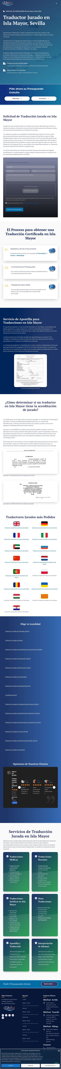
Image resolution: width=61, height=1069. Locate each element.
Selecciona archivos (30, 190)
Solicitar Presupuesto (14, 209)
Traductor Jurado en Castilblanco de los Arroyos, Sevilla (23, 649)
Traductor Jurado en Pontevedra (16, 677)
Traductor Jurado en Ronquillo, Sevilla (18, 658)
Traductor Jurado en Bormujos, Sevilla (18, 668)
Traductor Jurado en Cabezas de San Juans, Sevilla (22, 704)
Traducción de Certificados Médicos (14, 868)
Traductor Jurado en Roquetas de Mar (17, 686)
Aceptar (10, 1065)
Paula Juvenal (39, 780)
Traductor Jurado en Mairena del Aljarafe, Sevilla (21, 740)
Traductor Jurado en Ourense (15, 750)
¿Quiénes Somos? (11, 695)
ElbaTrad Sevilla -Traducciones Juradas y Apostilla (14, 779)
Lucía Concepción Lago (50, 780)
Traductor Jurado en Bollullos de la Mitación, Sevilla (22, 713)
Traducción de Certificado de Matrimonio (14, 929)
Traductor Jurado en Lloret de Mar (16, 731)
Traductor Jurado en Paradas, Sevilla (17, 631)
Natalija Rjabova (27, 780)
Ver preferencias (50, 1065)
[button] (59, 1050)
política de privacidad (30, 203)
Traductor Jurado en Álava (14, 640)
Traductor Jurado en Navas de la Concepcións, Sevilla (23, 722)
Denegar (30, 1065)
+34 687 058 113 (50, 1047)
